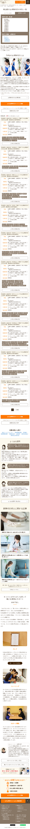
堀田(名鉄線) (24, 434)
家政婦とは (19, 811)
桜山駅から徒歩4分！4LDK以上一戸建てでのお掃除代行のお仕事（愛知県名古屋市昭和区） (14, 148)
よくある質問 (5, 813)
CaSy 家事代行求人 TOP (4, 5)
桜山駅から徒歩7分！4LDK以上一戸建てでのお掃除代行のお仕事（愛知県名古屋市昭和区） (14, 262)
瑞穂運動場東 (18, 432)
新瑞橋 (25, 432)
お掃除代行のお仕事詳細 (14, 97)
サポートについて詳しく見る (14, 760)
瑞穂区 (5, 6)
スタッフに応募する (20, 1)
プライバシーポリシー (21, 819)
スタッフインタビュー (6, 811)
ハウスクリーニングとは (22, 809)
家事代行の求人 (6, 816)
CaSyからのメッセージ (7, 810)
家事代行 (6, 38)
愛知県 (25, 5)
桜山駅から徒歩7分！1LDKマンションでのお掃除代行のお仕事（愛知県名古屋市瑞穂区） (14, 382)
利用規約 (18, 821)
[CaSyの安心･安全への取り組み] (15, 771)
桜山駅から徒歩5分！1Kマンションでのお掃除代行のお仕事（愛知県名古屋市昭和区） (14, 294)
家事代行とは (19, 805)
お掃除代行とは (20, 807)
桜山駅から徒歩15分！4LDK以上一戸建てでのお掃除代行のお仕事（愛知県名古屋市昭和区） (14, 119)
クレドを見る (16, 663)
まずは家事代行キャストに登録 (15, 103)
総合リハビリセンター (7, 432)
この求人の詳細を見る (15, 143)
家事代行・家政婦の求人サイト (5, 0)
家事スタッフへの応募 (21, 816)
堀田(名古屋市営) (15, 435)
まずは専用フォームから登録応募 (13, 801)
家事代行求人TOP (14, 110)
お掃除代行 (21, 5)
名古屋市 (1, 6)
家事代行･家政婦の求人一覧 (13, 5)
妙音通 (18, 434)
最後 (17, 409)
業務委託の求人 (5, 808)
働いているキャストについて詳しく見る (14, 764)
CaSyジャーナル (14, 589)
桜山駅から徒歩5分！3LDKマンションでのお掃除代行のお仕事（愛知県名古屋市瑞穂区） (14, 352)
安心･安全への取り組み (21, 815)
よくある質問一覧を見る (14, 501)
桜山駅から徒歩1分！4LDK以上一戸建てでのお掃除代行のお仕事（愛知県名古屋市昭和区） (14, 323)
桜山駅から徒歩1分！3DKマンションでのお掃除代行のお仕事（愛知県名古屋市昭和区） (14, 175)
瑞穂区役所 (12, 434)
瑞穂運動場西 (4, 434)
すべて (6, 36)
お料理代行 (7, 41)
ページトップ (27, 800)
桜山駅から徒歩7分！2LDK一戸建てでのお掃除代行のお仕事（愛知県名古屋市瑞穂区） (14, 206)
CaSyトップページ (6, 805)
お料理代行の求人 (6, 819)
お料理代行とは (20, 808)
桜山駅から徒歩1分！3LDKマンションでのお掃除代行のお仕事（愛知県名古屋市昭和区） (14, 233)
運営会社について (20, 818)
